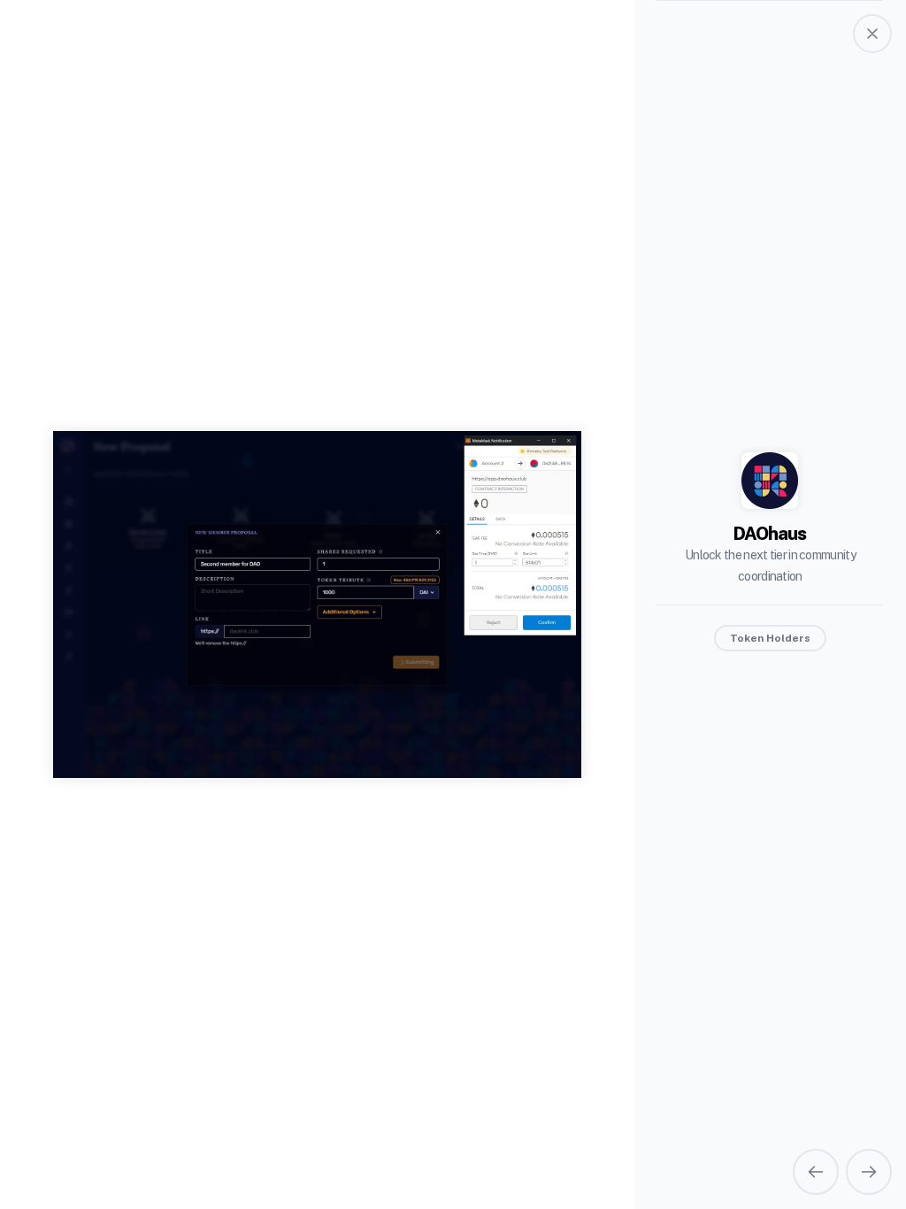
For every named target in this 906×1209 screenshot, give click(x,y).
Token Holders (770, 638)
